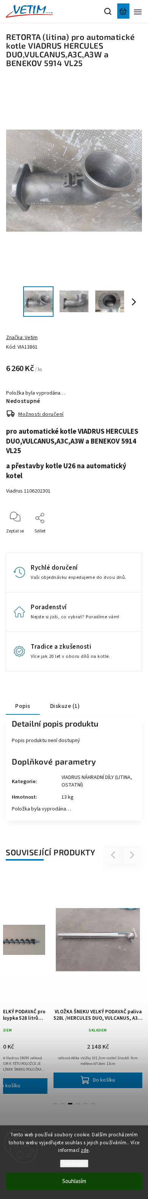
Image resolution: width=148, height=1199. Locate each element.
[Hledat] (108, 11)
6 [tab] (93, 1103)
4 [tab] (78, 1103)
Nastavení (74, 1163)
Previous (114, 855)
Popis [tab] (22, 706)
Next (132, 855)
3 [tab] (70, 1103)
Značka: (22, 337)
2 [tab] (62, 1103)
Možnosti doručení (41, 414)
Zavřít (124, 541)
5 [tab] (85, 1103)
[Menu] (138, 11)
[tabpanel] (97, 980)
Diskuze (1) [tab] (65, 706)
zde (85, 1150)
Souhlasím (74, 1181)
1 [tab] (55, 1103)
